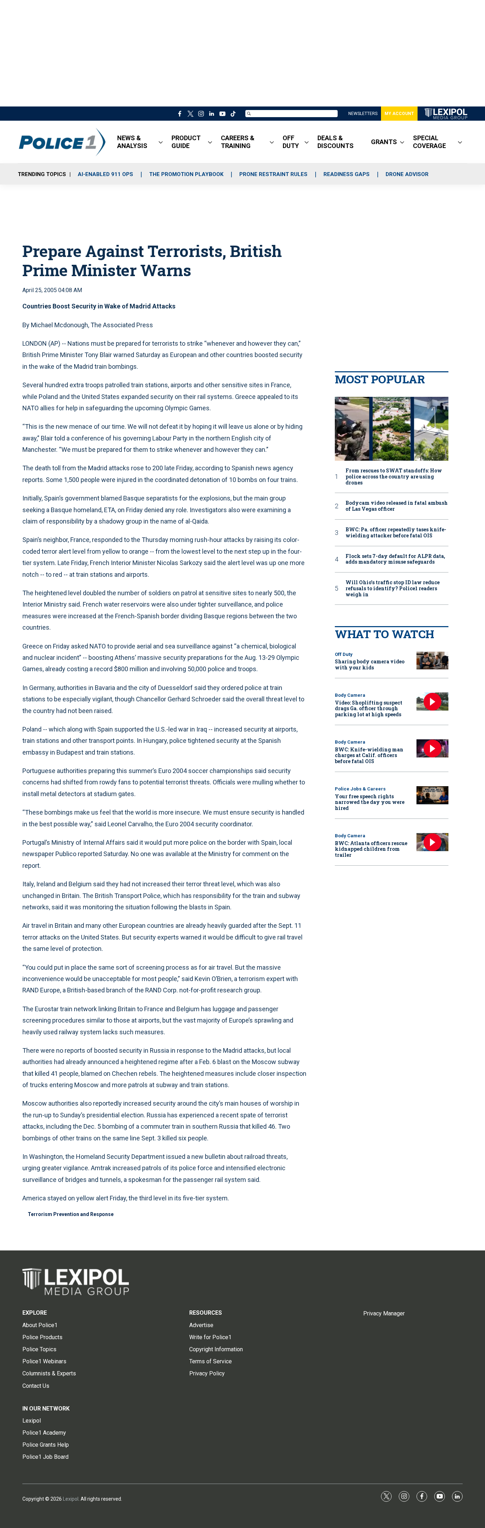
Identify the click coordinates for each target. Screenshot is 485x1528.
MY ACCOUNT (399, 113)
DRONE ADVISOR (407, 174)
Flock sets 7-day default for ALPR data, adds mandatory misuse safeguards (395, 559)
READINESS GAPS (346, 174)
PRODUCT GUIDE (186, 141)
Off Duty (344, 654)
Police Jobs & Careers (360, 789)
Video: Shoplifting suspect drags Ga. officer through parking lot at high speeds (368, 708)
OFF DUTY (291, 141)
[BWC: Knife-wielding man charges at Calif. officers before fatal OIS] (432, 748)
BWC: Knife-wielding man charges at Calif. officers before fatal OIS (369, 755)
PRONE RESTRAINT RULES (273, 174)
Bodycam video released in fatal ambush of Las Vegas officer (396, 506)
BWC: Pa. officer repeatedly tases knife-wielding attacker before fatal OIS (395, 533)
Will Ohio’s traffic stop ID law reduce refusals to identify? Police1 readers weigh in (392, 588)
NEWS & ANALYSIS (132, 141)
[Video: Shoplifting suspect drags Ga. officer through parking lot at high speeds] (432, 701)
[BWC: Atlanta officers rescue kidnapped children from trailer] (432, 842)
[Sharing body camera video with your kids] (432, 661)
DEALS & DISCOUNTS (335, 141)
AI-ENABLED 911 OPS (105, 174)
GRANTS (384, 142)
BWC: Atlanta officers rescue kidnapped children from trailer (371, 849)
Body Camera (350, 695)
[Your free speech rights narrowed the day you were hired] (432, 795)
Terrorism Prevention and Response (71, 1214)
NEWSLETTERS (362, 113)
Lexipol (70, 1499)
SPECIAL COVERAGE (429, 141)
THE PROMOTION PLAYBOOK (186, 174)
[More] (161, 142)
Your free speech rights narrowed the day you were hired (369, 802)
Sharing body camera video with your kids (369, 664)
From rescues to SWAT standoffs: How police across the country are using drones (393, 477)
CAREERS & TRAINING (238, 141)
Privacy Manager (384, 1313)
